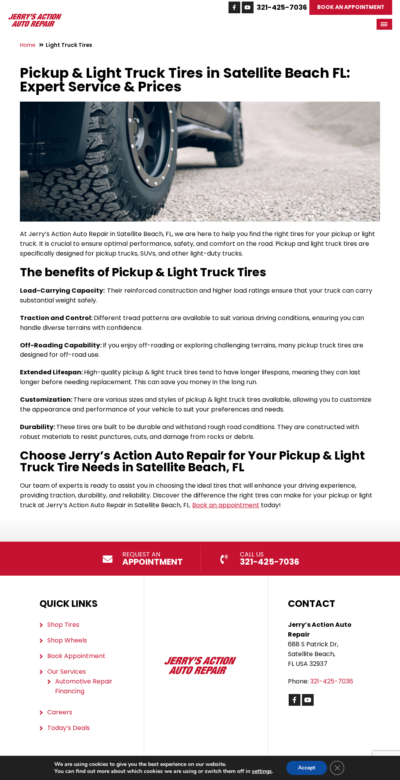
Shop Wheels (67, 640)
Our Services (66, 671)
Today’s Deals (68, 727)
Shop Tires (63, 624)
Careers (59, 712)
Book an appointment (225, 505)
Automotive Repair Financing (83, 686)
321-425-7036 (282, 7)
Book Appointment (76, 655)
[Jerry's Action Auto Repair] (35, 17)
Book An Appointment (350, 7)
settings (262, 771)
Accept (306, 767)
